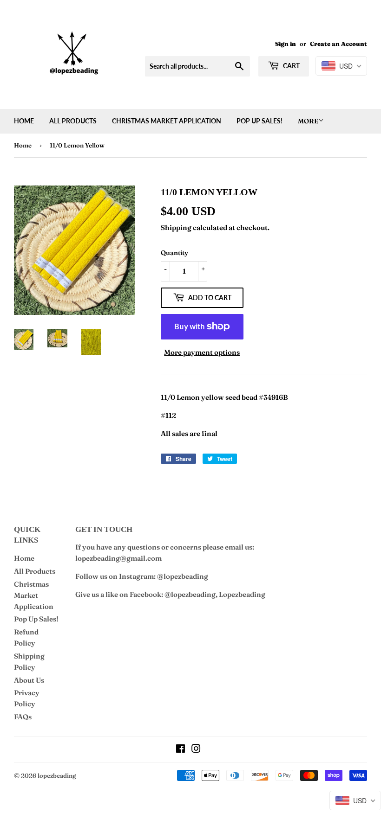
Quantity (174, 253)
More (308, 121)
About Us (29, 680)
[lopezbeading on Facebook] (180, 749)
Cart (291, 66)
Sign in (285, 43)
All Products (73, 121)
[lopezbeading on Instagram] (196, 749)
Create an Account (338, 43)
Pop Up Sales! (259, 121)
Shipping (176, 227)
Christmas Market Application (166, 121)
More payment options (202, 352)
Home (24, 121)
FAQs (23, 716)
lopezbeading (57, 775)
